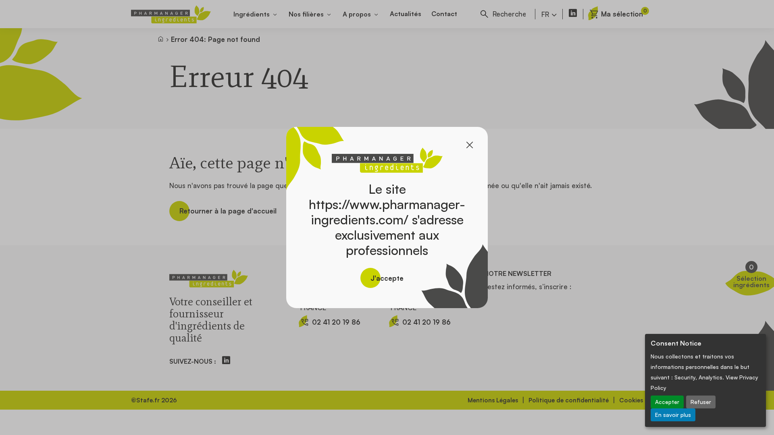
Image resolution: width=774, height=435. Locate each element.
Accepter (667, 401)
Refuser (701, 401)
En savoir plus (673, 414)
